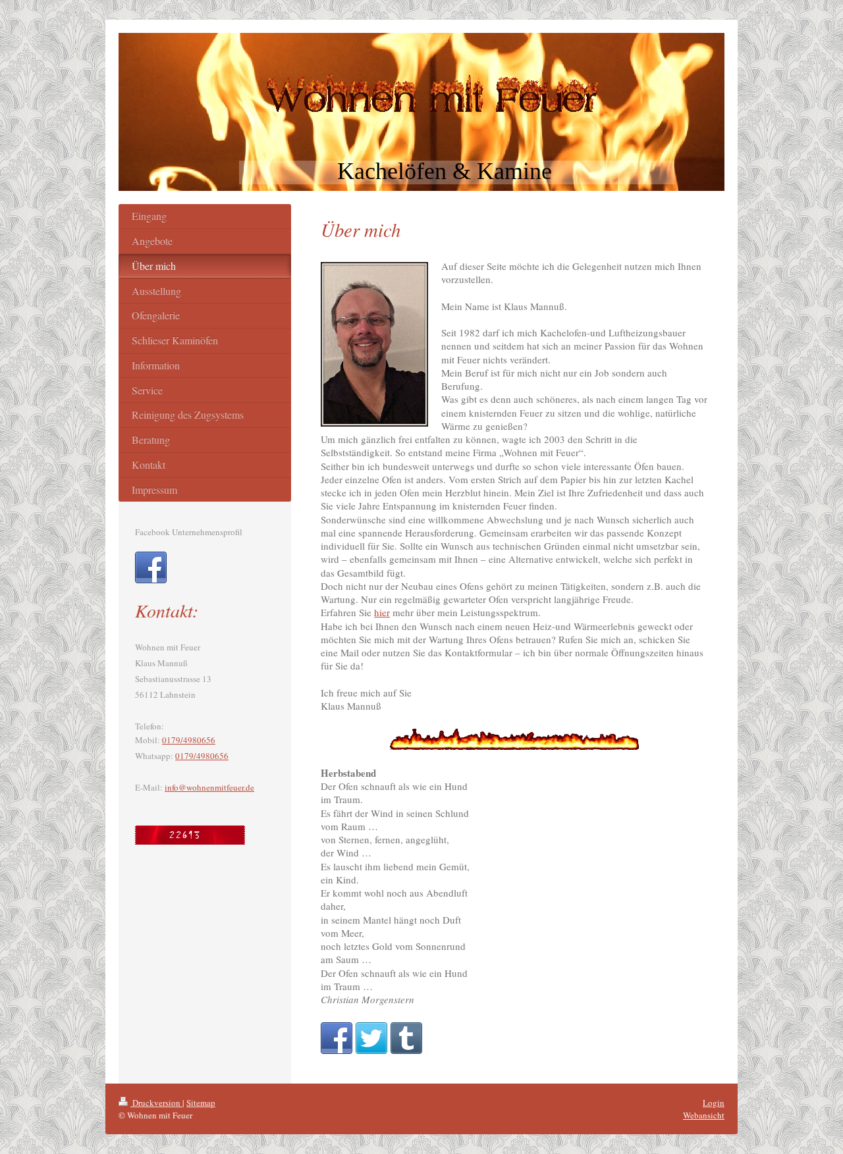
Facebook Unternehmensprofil (188, 532)
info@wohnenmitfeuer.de (209, 787)
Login (713, 1103)
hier (382, 612)
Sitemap (200, 1103)
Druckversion (156, 1103)
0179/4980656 (188, 740)
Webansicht (703, 1115)
